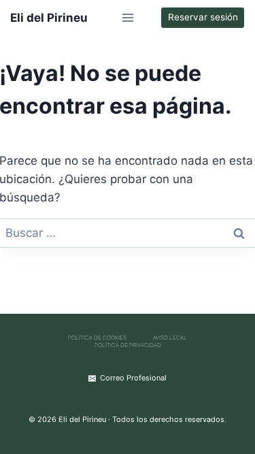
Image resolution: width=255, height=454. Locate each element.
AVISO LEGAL (170, 337)
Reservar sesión (203, 17)
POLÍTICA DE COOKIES (97, 337)
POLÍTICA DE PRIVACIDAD (128, 345)
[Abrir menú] (127, 17)
